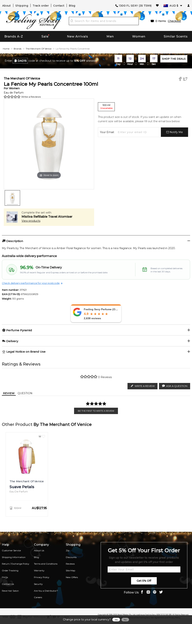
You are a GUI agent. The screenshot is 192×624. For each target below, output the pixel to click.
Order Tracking (10, 570)
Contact (58, 5)
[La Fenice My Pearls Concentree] (12, 198)
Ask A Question (176, 385)
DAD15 (22, 60)
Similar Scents (176, 36)
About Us (39, 550)
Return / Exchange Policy (15, 563)
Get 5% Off (144, 580)
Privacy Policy (41, 577)
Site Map (70, 570)
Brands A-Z (13, 36)
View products (31, 220)
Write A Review (145, 385)
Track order (41, 5)
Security (38, 584)
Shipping (21, 5)
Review (9, 393)
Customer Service (11, 550)
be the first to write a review (96, 411)
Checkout (174, 21)
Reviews (70, 563)
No (125, 619)
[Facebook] (180, 79)
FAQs (5, 577)
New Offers (72, 577)
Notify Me (176, 132)
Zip (67, 550)
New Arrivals (77, 36)
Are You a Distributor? (46, 590)
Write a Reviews (31, 96)
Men (110, 36)
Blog (72, 5)
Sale (45, 36)
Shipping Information (14, 557)
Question (25, 393)
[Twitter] (185, 79)
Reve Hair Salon (10, 590)
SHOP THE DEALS (174, 58)
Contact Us (8, 584)
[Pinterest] (155, 592)
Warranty (39, 570)
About (6, 5)
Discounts (71, 557)
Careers (38, 597)
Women (138, 36)
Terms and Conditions (45, 563)
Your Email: (107, 132)
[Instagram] (148, 592)
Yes (116, 619)
